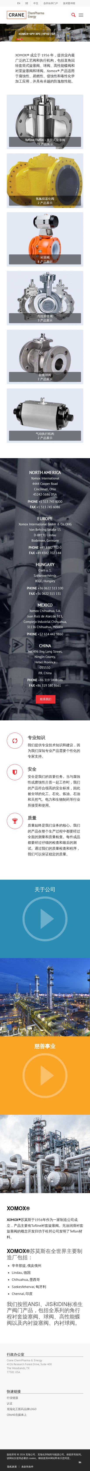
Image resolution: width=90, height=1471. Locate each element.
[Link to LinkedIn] (80, 1462)
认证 (9, 1403)
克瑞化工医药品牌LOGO (21, 1409)
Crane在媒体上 (17, 1415)
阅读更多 (19, 39)
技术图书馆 (69, 3)
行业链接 (12, 1398)
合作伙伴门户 (50, 3)
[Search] (71, 15)
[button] (5, 31)
